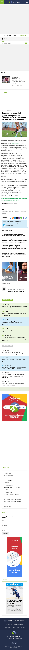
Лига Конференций (8, 485)
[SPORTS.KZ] (14, 557)
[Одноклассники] (12, 218)
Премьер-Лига (7, 473)
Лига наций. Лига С (8, 492)
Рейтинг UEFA (7, 506)
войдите (10, 291)
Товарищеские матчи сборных (11, 494)
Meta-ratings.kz (15, 143)
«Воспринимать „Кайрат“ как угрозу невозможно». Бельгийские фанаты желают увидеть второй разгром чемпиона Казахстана (14, 247)
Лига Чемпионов (8, 480)
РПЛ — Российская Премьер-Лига (12, 501)
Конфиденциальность (10, 627)
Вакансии (16, 620)
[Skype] (23, 218)
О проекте (10, 620)
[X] (16, 218)
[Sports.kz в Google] (14, 420)
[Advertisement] (14, 19)
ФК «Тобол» (16, 211)
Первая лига (7, 478)
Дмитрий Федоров (13, 203)
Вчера (3, 35)
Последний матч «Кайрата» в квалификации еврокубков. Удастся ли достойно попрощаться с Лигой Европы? (14, 255)
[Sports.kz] (14, 2)
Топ (4, 520)
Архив (18, 627)
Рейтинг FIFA (7, 504)
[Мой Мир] (14, 218)
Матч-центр (23, 35)
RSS (24, 627)
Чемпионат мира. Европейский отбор (13, 487)
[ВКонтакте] (10, 218)
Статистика (9, 624)
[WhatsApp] (21, 218)
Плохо (4, 528)
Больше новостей (14, 388)
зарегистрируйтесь (19, 291)
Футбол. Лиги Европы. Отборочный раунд (14, 39)
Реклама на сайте (18, 624)
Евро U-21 (6, 489)
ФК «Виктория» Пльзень (7, 211)
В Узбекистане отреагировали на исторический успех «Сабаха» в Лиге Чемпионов (12, 322)
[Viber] (18, 218)
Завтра (15, 35)
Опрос (3, 512)
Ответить (5, 533)
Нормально (6, 523)
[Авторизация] (27, 2)
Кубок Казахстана (8, 475)
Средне (5, 525)
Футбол (4, 92)
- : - (26, 43)
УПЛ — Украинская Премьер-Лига (12, 499)
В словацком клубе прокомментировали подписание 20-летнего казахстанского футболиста (13, 376)
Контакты (22, 620)
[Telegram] (25, 218)
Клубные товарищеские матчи (11, 497)
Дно (4, 530)
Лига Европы (7, 482)
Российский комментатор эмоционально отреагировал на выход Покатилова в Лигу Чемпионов (14, 339)
